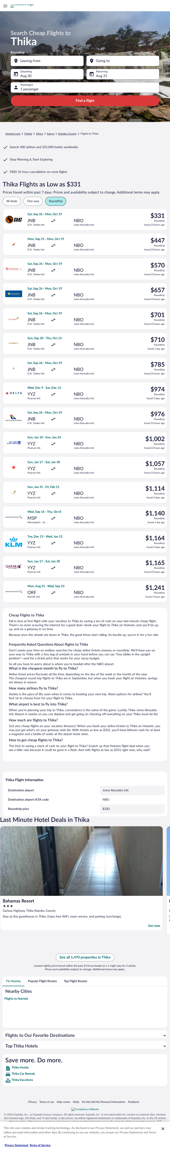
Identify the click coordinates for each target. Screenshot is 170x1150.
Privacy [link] (32, 1101)
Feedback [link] (133, 1101)
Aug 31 (101, 76)
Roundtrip (18, 52)
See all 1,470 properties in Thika (85, 957)
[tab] (13, 981)
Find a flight (85, 101)
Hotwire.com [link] (12, 133)
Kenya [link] (50, 133)
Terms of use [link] (46, 1101)
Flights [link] (28, 133)
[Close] (163, 1129)
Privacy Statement (16, 1145)
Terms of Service (39, 1145)
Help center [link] (63, 1101)
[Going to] (122, 61)
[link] (85, 1068)
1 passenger (29, 89)
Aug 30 (25, 76)
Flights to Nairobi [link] (16, 998)
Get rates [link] (154, 925)
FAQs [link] (76, 1101)
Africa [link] (39, 133)
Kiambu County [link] (67, 133)
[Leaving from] (47, 61)
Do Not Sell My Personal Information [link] (103, 1101)
